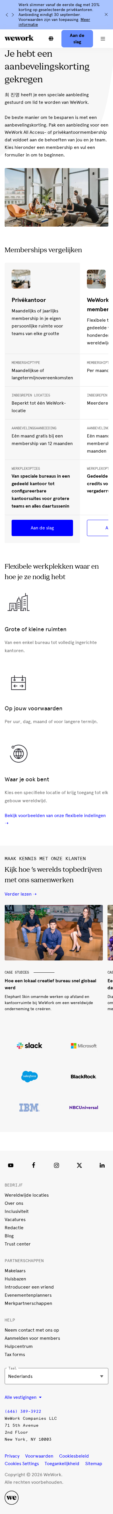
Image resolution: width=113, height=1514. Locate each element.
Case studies (17, 972)
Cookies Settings (22, 1463)
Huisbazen (15, 1279)
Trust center (18, 1244)
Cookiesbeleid (74, 1456)
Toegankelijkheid (62, 1463)
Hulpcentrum (19, 1346)
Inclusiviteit (17, 1211)
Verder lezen (18, 894)
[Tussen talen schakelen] (51, 39)
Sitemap (93, 1463)
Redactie (14, 1227)
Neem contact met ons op (32, 1330)
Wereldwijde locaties (27, 1195)
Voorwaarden (39, 1456)
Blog (9, 1236)
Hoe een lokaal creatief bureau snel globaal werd (50, 984)
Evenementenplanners (28, 1295)
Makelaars (15, 1270)
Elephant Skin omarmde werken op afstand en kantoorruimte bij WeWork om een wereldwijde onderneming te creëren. (49, 1002)
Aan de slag (42, 528)
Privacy (12, 1456)
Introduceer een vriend (29, 1287)
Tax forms (15, 1354)
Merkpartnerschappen (28, 1303)
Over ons (14, 1203)
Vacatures (15, 1219)
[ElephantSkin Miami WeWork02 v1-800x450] (54, 932)
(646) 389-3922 (23, 1411)
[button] (103, 39)
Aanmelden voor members (32, 1338)
